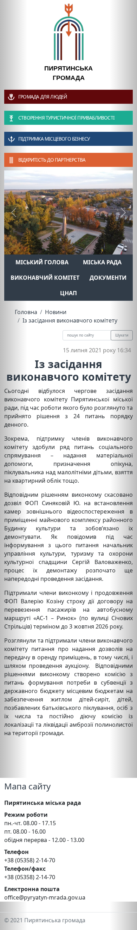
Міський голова (41, 262)
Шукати (121, 335)
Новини (55, 312)
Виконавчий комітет (45, 277)
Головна (26, 312)
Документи (108, 277)
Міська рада (102, 262)
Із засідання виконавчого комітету (69, 320)
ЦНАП (68, 293)
